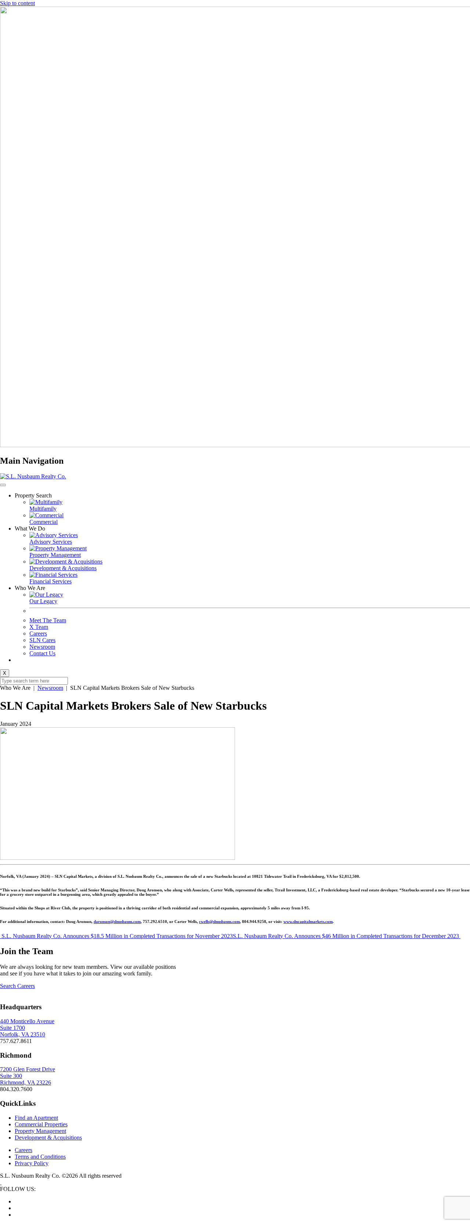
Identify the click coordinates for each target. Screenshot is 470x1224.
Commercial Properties (41, 1124)
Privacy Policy (31, 1163)
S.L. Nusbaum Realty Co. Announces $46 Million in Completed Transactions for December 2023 (346, 936)
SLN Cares (42, 640)
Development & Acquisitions (63, 568)
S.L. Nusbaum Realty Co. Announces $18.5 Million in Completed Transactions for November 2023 (116, 936)
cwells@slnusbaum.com (219, 921)
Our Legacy (43, 601)
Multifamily (43, 509)
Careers (38, 633)
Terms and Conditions (40, 1157)
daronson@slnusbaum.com (117, 921)
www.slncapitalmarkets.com (308, 921)
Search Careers (17, 986)
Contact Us (42, 653)
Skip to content (17, 3)
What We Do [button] (30, 528)
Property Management (55, 555)
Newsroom (42, 647)
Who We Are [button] (30, 588)
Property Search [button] (33, 495)
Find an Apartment (36, 1118)
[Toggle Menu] (3, 485)
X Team (38, 627)
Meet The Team (47, 620)
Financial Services (50, 581)
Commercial (43, 522)
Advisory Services (50, 542)
